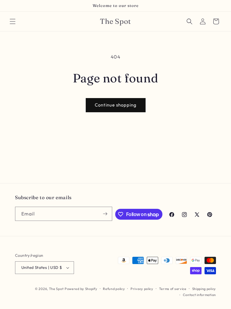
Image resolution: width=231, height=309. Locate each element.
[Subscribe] (105, 214)
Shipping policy (204, 289)
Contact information (199, 295)
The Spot (56, 289)
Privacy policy (142, 289)
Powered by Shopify (81, 289)
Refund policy (114, 289)
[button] (12, 21)
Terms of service (172, 289)
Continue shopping (116, 105)
